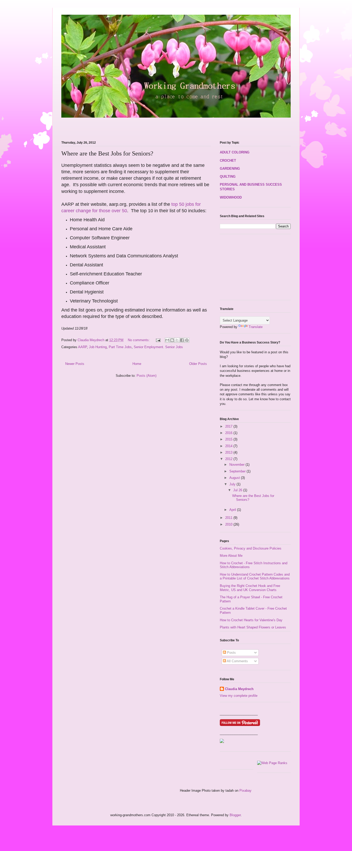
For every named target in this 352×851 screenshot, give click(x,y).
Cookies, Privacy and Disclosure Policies (250, 548)
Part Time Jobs (120, 347)
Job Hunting (98, 347)
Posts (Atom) (146, 376)
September (238, 471)
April (233, 510)
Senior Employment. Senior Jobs (158, 347)
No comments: (139, 340)
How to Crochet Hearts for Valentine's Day (251, 620)
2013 (229, 452)
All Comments (237, 661)
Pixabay (245, 790)
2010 (229, 524)
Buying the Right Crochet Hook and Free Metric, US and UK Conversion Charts (250, 588)
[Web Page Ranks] (272, 763)
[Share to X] (177, 340)
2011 (229, 518)
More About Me (231, 556)
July (233, 484)
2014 (229, 446)
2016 (229, 433)
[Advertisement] (121, 126)
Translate (256, 327)
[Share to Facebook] (182, 340)
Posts (231, 652)
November (237, 465)
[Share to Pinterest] (186, 340)
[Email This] (167, 340)
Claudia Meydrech (239, 689)
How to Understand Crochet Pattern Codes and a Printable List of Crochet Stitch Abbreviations (255, 576)
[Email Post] (158, 340)
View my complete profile (238, 696)
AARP (82, 347)
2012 (229, 459)
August (235, 478)
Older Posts (198, 364)
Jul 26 (238, 490)
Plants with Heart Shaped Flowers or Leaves (253, 627)
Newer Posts (74, 364)
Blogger (235, 815)
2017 (229, 426)
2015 (229, 439)
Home (136, 364)
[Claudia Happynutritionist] (222, 742)
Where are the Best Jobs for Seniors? (107, 153)
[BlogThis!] (172, 340)
